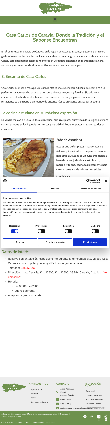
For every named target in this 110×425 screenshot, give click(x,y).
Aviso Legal (90, 391)
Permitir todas (90, 242)
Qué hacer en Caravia (39, 402)
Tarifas (33, 397)
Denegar (20, 242)
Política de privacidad (94, 399)
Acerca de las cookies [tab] (91, 188)
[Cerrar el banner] (106, 181)
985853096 (28, 267)
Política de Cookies (93, 403)
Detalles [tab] (55, 188)
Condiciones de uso (94, 395)
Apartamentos (37, 389)
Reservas (34, 393)
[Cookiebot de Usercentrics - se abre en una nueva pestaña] (88, 181)
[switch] (41, 231)
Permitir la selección (55, 242)
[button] (55, 19)
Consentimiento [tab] (19, 188)
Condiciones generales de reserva (96, 408)
